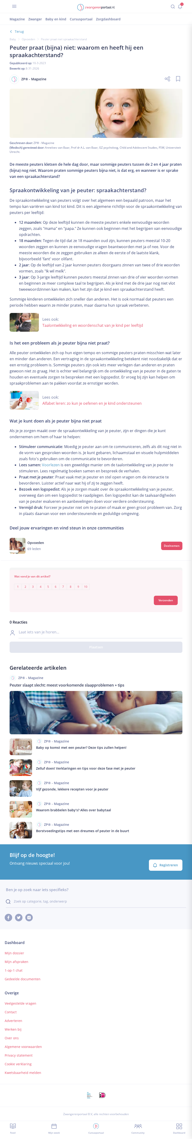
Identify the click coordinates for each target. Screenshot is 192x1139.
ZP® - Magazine (43, 143)
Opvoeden (28, 39)
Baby (13, 39)
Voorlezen (51, 464)
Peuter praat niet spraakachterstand (64, 39)
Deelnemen (172, 546)
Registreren (168, 865)
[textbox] (96, 583)
